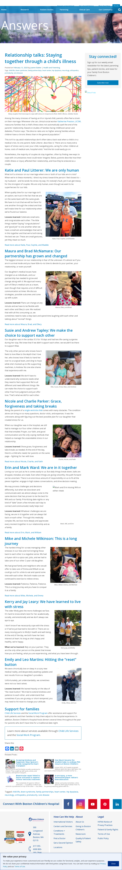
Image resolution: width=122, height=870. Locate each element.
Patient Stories (46, 9)
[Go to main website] (36, 821)
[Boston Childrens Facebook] (68, 804)
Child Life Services (13, 713)
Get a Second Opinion (63, 842)
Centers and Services (63, 826)
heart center (46, 70)
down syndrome (21, 70)
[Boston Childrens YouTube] (92, 804)
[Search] (119, 9)
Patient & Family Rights (108, 829)
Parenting (64, 9)
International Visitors (63, 821)
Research (25, 9)
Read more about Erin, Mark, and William (23, 532)
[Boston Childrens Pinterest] (105, 804)
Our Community (105, 9)
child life (12, 70)
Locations (58, 847)
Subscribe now (103, 83)
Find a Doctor (60, 838)
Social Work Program (37, 713)
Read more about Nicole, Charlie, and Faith (24, 461)
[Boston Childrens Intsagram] (80, 804)
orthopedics (74, 70)
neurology (65, 70)
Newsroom (81, 834)
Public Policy (103, 838)
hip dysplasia (56, 70)
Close (113, 863)
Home (3, 9)
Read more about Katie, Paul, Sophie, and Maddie (27, 245)
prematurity (9, 73)
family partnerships (35, 70)
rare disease (18, 73)
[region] (61, 861)
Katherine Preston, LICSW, (69, 121)
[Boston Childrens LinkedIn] (117, 804)
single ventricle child (33, 410)
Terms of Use (19, 866)
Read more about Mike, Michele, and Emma (24, 595)
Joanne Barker (35, 67)
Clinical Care (84, 9)
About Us (80, 821)
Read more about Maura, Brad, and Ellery (23, 324)
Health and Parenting (51, 67)
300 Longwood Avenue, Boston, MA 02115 (38, 834)
